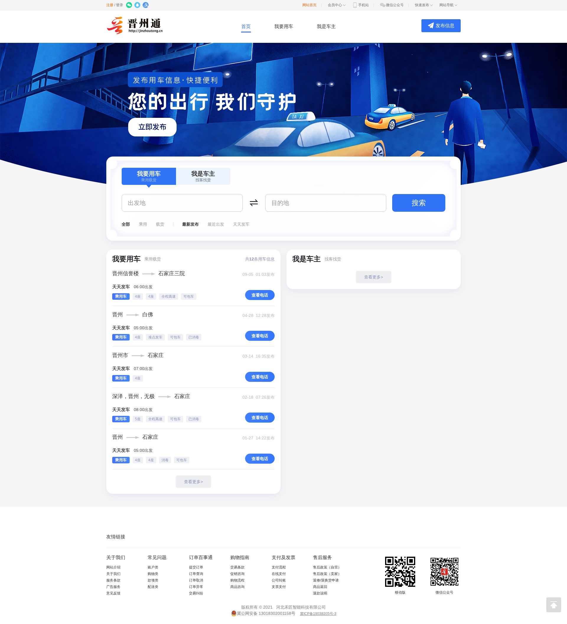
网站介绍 (113, 567)
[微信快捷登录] (129, 6)
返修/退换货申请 (326, 580)
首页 (246, 26)
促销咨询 (237, 574)
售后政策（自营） (327, 567)
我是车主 (326, 26)
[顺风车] (138, 25)
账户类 (153, 567)
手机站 (363, 5)
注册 (109, 5)
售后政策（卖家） (327, 574)
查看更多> (193, 481)
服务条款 (113, 580)
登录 (119, 5)
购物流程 (237, 580)
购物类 (153, 574)
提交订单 (196, 567)
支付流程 (279, 567)
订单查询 (196, 574)
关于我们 (113, 574)
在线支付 (279, 574)
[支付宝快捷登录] (146, 6)
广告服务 (113, 587)
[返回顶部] (553, 604)
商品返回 (320, 587)
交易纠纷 (196, 593)
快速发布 (422, 5)
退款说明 (320, 593)
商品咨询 (237, 587)
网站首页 (309, 5)
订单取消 (196, 580)
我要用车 (283, 26)
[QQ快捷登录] (137, 6)
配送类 (153, 587)
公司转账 (279, 580)
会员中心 (335, 5)
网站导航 (446, 5)
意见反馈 (113, 593)
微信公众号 (395, 5)
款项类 (153, 580)
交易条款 (237, 567)
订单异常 (196, 587)
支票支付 (279, 587)
